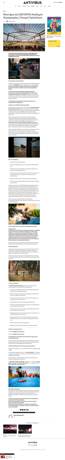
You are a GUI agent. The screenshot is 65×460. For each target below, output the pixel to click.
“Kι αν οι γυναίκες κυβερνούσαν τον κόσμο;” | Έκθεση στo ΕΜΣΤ (9, 457)
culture (4, 11)
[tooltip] (53, 2)
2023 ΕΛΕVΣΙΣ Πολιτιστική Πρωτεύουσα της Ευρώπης (21, 412)
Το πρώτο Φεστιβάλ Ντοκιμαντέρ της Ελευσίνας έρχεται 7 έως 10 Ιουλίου (24, 436)
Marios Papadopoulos (12, 21)
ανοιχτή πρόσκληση (31, 412)
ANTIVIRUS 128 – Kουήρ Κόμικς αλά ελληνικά (54, 36)
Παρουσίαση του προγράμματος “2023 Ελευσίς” (9, 436)
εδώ (36, 231)
